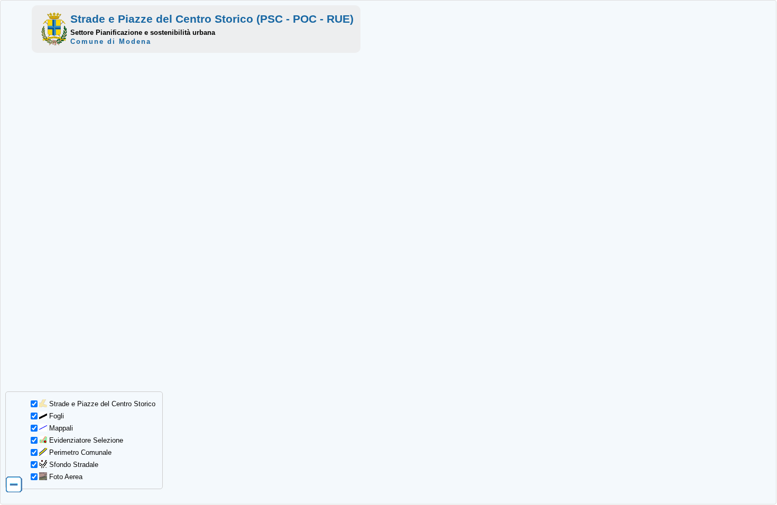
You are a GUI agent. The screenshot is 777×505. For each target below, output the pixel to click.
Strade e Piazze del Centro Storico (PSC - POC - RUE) (212, 19)
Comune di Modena (110, 41)
